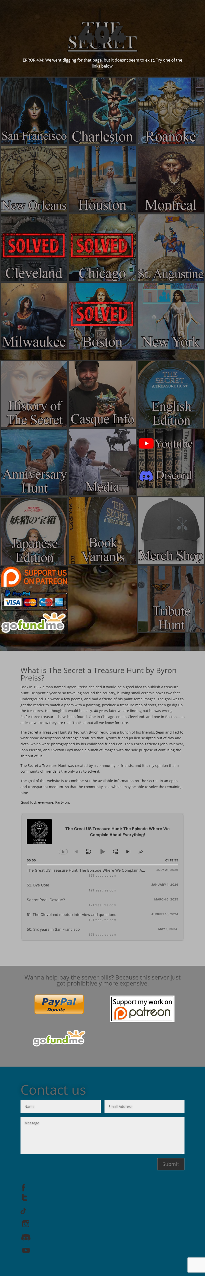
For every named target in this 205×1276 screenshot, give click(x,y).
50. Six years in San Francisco (53, 929)
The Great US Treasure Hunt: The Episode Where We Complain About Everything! (99, 870)
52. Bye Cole (38, 885)
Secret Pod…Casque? (46, 899)
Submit (170, 1164)
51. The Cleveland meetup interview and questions (71, 914)
